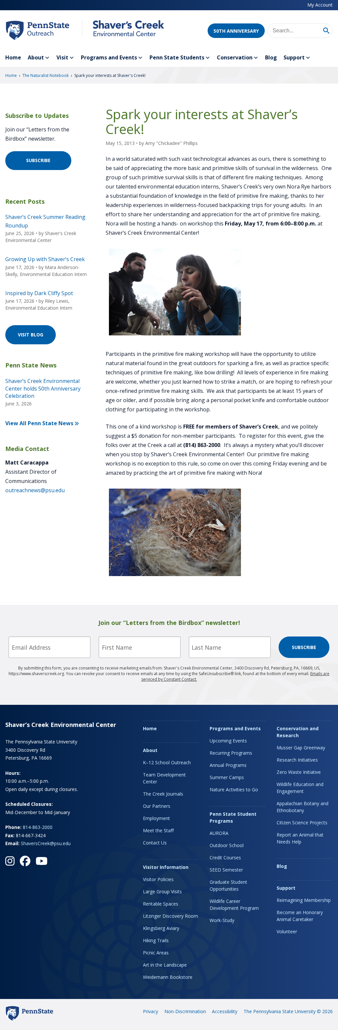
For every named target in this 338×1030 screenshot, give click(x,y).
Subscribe (38, 160)
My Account (320, 5)
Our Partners (156, 806)
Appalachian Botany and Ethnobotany (302, 806)
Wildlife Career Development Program (234, 904)
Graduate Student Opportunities (228, 885)
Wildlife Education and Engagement (300, 787)
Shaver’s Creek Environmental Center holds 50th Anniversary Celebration (43, 388)
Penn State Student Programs (233, 817)
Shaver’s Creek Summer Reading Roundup (45, 221)
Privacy (150, 1011)
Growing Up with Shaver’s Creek (45, 259)
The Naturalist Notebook (45, 75)
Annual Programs (228, 765)
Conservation (235, 57)
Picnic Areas (156, 952)
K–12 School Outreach (167, 762)
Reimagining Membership (304, 900)
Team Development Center (164, 778)
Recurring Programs (231, 753)
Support (294, 57)
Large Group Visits (162, 891)
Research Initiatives (297, 760)
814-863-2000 (37, 827)
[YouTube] (42, 861)
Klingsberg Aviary (161, 928)
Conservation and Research (298, 731)
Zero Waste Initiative (299, 772)
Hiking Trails (156, 940)
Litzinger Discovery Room (170, 916)
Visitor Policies (158, 879)
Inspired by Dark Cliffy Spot (39, 293)
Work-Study (222, 920)
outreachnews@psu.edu (35, 490)
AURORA (219, 833)
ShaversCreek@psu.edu (46, 843)
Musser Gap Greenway (301, 747)
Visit (62, 57)
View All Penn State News (39, 423)
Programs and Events (109, 57)
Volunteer (287, 931)
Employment (156, 818)
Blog (271, 57)
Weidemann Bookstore (167, 977)
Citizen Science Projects (302, 822)
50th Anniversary (236, 31)
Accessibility (224, 1011)
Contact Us (155, 843)
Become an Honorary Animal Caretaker (300, 915)
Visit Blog (30, 334)
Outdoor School (227, 845)
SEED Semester (226, 870)
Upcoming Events (228, 741)
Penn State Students (177, 57)
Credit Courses (225, 857)
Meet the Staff (158, 830)
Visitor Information (165, 867)
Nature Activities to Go (234, 789)
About (36, 57)
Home (13, 57)
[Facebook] (25, 861)
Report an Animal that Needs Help (300, 838)
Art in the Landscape (165, 965)
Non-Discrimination (185, 1011)
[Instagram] (10, 861)
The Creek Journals (163, 794)
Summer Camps (227, 777)
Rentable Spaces (160, 904)
